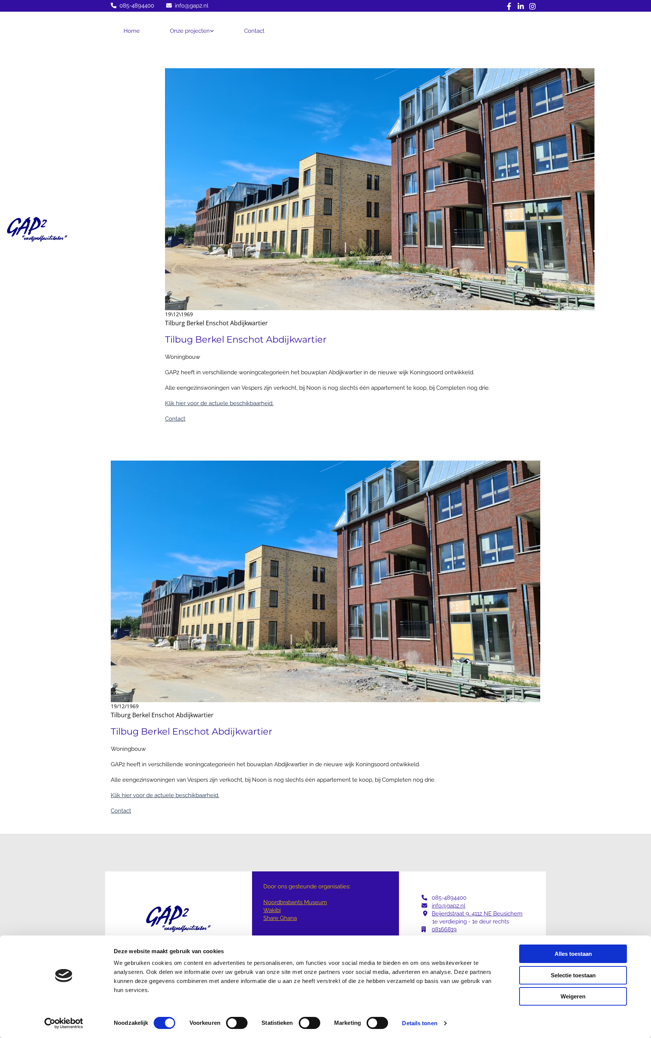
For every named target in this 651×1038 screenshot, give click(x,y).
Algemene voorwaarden (325, 757)
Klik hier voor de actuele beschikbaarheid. (219, 161)
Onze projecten (190, 31)
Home (132, 31)
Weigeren (573, 996)
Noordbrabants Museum (295, 661)
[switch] (237, 1023)
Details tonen (419, 1023)
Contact (254, 31)
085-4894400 (136, 5)
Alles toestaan (573, 954)
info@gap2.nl (191, 5)
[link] (192, 30)
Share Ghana (280, 677)
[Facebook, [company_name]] (509, 6)
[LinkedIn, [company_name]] (521, 6)
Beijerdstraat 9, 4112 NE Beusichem (477, 672)
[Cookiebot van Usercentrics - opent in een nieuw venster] (64, 1023)
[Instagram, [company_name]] (532, 6)
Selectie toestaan (573, 975)
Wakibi (272, 669)
